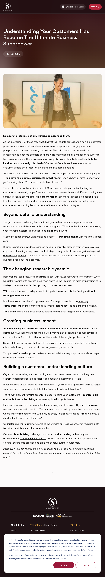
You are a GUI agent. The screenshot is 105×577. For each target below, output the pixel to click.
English (69, 6)
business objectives (14, 255)
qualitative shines (68, 236)
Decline (86, 565)
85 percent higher (46, 196)
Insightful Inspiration (60, 158)
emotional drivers (57, 230)
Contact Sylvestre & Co (33, 438)
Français (79, 6)
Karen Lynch (28, 163)
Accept (64, 565)
